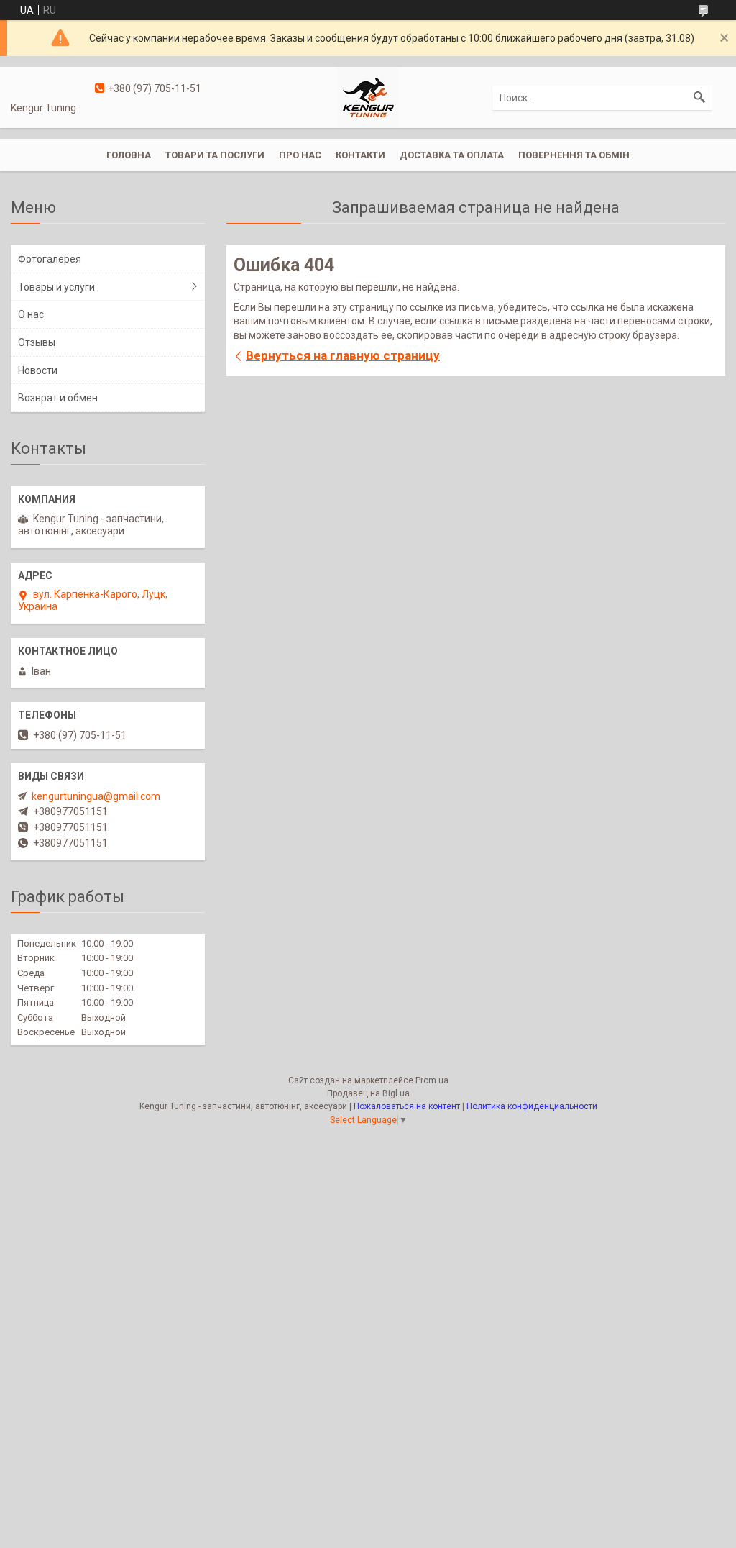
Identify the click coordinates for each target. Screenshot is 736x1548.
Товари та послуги (214, 155)
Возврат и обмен (58, 398)
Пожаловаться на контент (407, 1106)
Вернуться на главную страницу (343, 355)
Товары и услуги (56, 287)
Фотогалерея (49, 259)
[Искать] (699, 97)
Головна (128, 155)
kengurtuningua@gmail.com (96, 796)
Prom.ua (431, 1080)
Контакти (360, 155)
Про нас (300, 155)
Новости (38, 370)
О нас (31, 314)
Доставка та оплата (452, 155)
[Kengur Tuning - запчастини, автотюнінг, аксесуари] (367, 96)
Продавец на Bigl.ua (368, 1093)
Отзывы (36, 342)
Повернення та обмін (574, 155)
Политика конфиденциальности (531, 1106)
